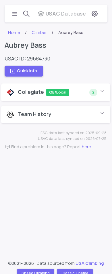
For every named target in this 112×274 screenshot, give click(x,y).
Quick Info (27, 71)
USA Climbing (90, 263)
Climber (39, 32)
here (86, 147)
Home (14, 32)
